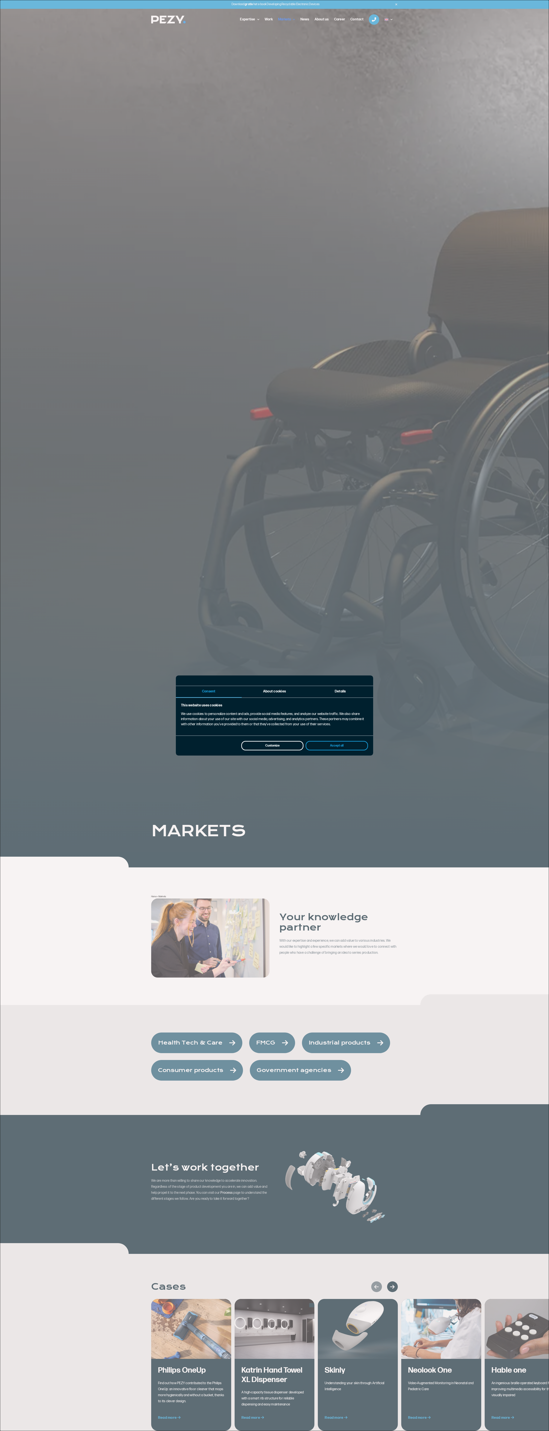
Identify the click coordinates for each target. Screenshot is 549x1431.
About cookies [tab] (274, 691)
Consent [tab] (209, 691)
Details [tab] (340, 691)
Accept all (337, 745)
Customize (272, 745)
